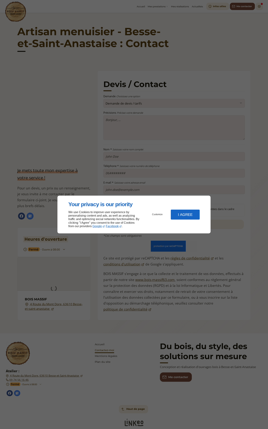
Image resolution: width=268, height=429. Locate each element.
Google (97, 226)
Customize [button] (157, 214)
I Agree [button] (185, 215)
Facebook (112, 226)
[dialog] (134, 214)
